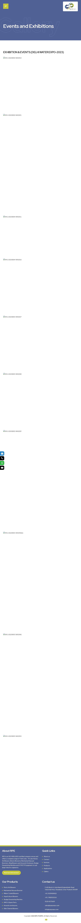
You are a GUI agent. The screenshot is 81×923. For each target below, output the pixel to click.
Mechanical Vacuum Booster (13, 890)
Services (46, 862)
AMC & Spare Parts (10, 902)
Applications (48, 868)
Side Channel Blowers (11, 908)
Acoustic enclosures (10, 905)
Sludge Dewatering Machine (13, 899)
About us (47, 856)
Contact (46, 859)
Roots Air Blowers (10, 887)
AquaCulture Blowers (11, 896)
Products (47, 865)
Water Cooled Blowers (11, 893)
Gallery (46, 871)
